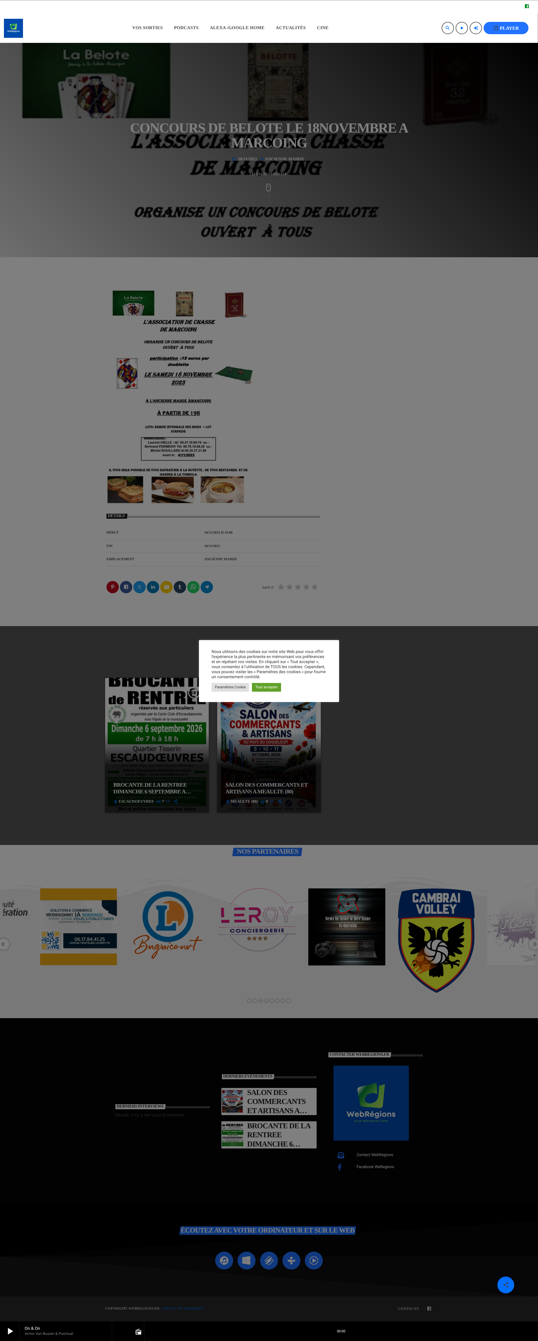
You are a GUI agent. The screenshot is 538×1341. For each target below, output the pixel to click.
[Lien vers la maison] (13, 28)
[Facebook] (527, 6)
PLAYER (506, 28)
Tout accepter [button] (266, 687)
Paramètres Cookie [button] (230, 687)
